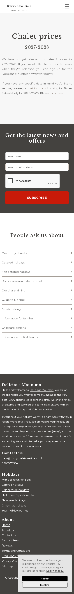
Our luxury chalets (14, 253)
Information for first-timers (20, 337)
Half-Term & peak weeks (18, 495)
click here (56, 93)
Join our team (11, 540)
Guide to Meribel (13, 299)
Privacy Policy (11, 561)
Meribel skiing (11, 309)
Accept (45, 578)
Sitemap (7, 566)
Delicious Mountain (42, 389)
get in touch (37, 88)
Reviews (7, 545)
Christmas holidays (14, 505)
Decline (45, 584)
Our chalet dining (13, 290)
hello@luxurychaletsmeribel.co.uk (22, 458)
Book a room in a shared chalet (23, 281)
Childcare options (14, 327)
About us (8, 530)
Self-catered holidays (16, 272)
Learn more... (55, 570)
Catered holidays (13, 262)
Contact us (9, 535)
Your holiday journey (15, 510)
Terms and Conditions (16, 550)
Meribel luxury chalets (16, 479)
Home (6, 525)
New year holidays (14, 500)
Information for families (17, 318)
